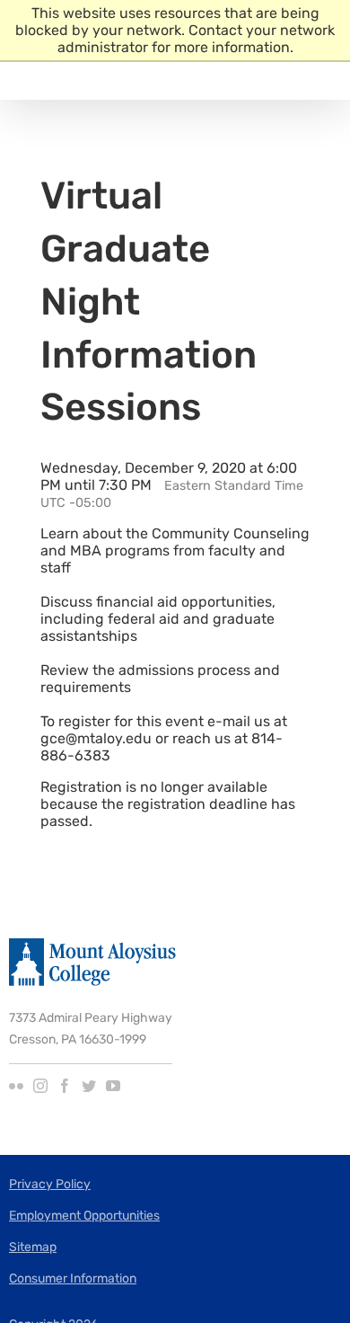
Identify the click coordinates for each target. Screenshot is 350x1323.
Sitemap (33, 1247)
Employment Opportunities (84, 1215)
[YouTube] (113, 1086)
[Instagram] (40, 1086)
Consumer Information (72, 1278)
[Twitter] (89, 1086)
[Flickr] (16, 1086)
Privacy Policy (50, 1184)
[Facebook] (64, 1086)
